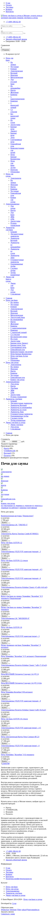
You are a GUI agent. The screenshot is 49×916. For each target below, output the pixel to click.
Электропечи (15, 178)
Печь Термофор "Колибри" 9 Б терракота (17, 755)
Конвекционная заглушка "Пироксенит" (17, 516)
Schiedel (13, 232)
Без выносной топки (14, 116)
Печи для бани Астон (13, 164)
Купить (4, 522)
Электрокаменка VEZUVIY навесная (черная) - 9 (21, 701)
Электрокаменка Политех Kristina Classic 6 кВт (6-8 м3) (23, 710)
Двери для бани (13, 285)
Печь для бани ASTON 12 (11, 543)
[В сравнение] (9, 549)
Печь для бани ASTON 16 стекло (14, 719)
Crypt (14, 903)
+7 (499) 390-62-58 (13, 22)
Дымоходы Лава (17, 412)
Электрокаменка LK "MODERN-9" (15, 618)
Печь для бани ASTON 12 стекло (14, 560)
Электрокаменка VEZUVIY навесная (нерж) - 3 (20, 636)
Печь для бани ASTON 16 (11, 627)
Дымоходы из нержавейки (21, 407)
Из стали (12, 121)
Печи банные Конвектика (15, 157)
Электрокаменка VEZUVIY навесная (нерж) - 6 (20, 746)
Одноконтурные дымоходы (17, 261)
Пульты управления (15, 224)
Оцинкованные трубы (19, 416)
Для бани (12, 214)
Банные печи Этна (13, 135)
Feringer (13, 69)
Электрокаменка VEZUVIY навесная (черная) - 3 (21, 552)
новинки (23, 508)
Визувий (7, 453)
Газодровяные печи (18, 347)
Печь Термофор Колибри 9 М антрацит (17, 692)
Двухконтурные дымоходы (16, 235)
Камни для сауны (17, 380)
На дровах (13, 63)
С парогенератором (17, 98)
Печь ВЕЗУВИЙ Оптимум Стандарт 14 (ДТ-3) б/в (21, 683)
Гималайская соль (17, 350)
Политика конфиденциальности (19, 879)
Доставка (9, 7)
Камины (13, 95)
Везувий (13, 73)
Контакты (10, 11)
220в (12, 219)
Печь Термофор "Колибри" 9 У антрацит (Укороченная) (23, 656)
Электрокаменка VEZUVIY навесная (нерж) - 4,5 (21, 728)
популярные (32, 508)
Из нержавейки (15, 87)
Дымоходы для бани (14, 399)
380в (12, 217)
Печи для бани (12, 300)
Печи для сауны (12, 362)
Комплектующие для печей (21, 352)
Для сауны (12, 207)
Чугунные (14, 67)
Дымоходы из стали (18, 410)
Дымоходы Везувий (14, 239)
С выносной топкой (14, 105)
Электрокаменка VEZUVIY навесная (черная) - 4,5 (21, 569)
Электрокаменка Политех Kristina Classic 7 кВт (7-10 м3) (24, 665)
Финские (14, 75)
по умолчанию (7, 506)
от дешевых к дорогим (22, 506)
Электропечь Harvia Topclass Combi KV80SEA (20, 534)
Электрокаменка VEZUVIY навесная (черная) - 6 (21, 578)
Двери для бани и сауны (15, 422)
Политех (7, 455)
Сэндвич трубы (14, 269)
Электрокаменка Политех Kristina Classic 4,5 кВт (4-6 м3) (24, 587)
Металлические (16, 77)
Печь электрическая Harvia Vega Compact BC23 (20, 737)
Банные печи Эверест (13, 129)
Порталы (14, 170)
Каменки (14, 101)
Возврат (9, 9)
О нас (8, 3)
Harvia (13, 90)
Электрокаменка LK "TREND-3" (14, 525)
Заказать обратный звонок (16, 39)
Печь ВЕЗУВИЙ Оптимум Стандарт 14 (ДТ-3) (20, 674)
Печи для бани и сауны (32, 899)
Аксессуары (15, 125)
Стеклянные (15, 294)
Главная (9, 298)
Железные (14, 92)
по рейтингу (14, 508)
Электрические (16, 71)
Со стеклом (13, 111)
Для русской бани (13, 82)
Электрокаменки (12, 382)
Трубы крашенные (15, 274)
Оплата (9, 5)
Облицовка (15, 172)
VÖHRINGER (9, 451)
